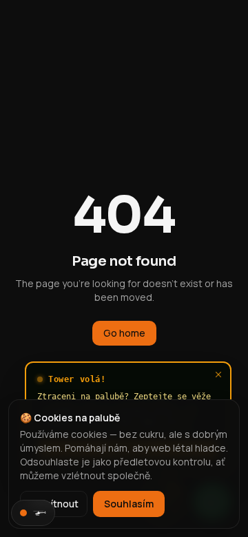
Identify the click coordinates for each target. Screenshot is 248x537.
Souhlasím (129, 503)
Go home (124, 332)
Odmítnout (54, 503)
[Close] (218, 374)
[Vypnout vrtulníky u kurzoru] (33, 513)
